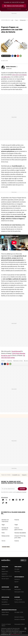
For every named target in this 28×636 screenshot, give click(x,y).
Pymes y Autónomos (19, 602)
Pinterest (20, 499)
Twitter (15, 56)
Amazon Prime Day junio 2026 (20, 536)
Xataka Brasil (5, 614)
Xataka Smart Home (7, 576)
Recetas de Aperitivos (5, 528)
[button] (12, 67)
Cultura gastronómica (18, 528)
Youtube (13, 499)
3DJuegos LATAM (18, 612)
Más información (15, 634)
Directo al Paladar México (6, 625)
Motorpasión (17, 589)
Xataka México (5, 612)
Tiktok (3, 502)
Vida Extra (17, 571)
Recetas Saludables (20, 532)
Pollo (3, 532)
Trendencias (5, 599)
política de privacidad (21, 492)
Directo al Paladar (6, 589)
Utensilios (9, 360)
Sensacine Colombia (19, 619)
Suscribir (22, 488)
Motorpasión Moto (19, 591)
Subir (22, 560)
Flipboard (18, 56)
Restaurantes (5, 536)
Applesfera (4, 573)
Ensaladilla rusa (16, 474)
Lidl (12, 20)
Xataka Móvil (5, 571)
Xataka (3, 569)
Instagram (16, 499)
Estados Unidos (19, 360)
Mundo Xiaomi (5, 578)
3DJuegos (16, 569)
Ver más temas (6, 546)
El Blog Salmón (18, 599)
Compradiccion (5, 604)
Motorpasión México (19, 624)
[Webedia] (5, 561)
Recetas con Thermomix (5, 520)
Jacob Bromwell (16, 351)
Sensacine (17, 579)
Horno (3, 541)
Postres (16, 519)
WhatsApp (3, 499)
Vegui (3, 524)
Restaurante (23, 20)
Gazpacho (24, 474)
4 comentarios (6, 55)
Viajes (16, 524)
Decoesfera (4, 602)
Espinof (16, 581)
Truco (16, 20)
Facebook (12, 56)
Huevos (16, 541)
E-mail (20, 56)
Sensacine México (19, 617)
